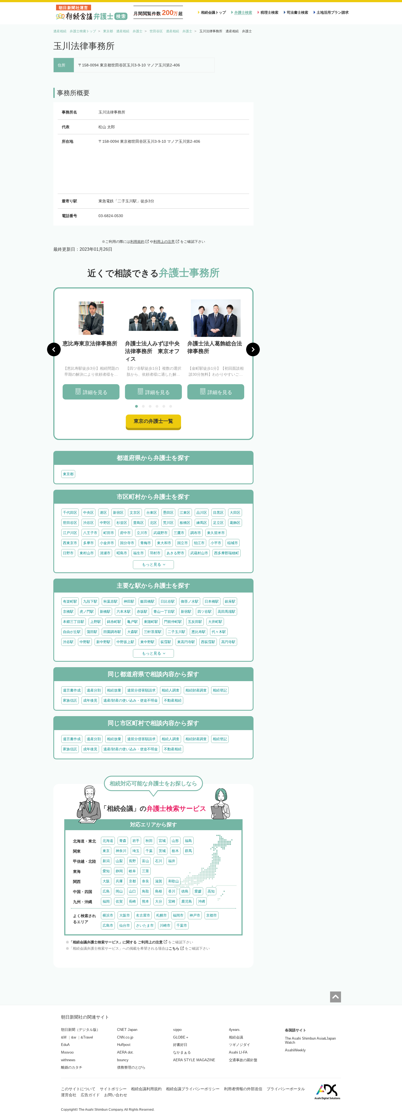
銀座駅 (230, 601)
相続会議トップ (213, 12)
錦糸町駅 (114, 622)
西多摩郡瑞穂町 (226, 553)
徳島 (184, 891)
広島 (106, 891)
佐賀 (119, 901)
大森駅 (132, 632)
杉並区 (121, 523)
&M (63, 1037)
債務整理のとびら (131, 1067)
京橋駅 (68, 611)
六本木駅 (123, 611)
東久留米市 (216, 533)
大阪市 (124, 915)
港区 (103, 513)
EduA (65, 1045)
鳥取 (145, 891)
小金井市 (107, 543)
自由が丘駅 (72, 632)
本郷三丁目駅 (73, 622)
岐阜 (132, 871)
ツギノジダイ (239, 1045)
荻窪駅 (166, 642)
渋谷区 (88, 523)
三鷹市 (179, 533)
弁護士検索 (243, 12)
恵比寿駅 (198, 632)
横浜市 (108, 915)
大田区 (235, 513)
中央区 (88, 513)
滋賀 (158, 881)
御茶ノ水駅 (190, 601)
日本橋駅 (212, 601)
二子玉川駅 (176, 632)
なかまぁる (182, 1052)
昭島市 (121, 553)
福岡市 (178, 915)
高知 (211, 891)
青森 (122, 841)
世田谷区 (70, 523)
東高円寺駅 (186, 642)
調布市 (195, 533)
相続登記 (220, 690)
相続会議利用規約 (146, 1089)
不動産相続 (173, 700)
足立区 (218, 523)
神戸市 (195, 915)
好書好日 (180, 1045)
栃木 (175, 851)
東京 (106, 851)
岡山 (119, 891)
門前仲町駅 (173, 622)
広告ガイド (90, 1095)
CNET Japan (127, 1030)
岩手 (135, 841)
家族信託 (70, 700)
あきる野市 (175, 553)
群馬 (188, 851)
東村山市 (87, 553)
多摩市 (88, 543)
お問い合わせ (115, 1095)
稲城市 (232, 543)
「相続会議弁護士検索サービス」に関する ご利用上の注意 (116, 942)
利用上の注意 (164, 242)
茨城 (162, 851)
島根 (158, 891)
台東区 (151, 513)
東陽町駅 (151, 622)
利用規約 (137, 242)
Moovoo (67, 1052)
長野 (132, 861)
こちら (174, 948)
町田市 (108, 533)
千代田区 (70, 513)
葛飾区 (235, 523)
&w (73, 1037)
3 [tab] (150, 406)
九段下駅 (90, 601)
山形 (175, 841)
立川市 (142, 533)
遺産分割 (94, 690)
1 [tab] (136, 406)
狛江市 (199, 543)
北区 (153, 523)
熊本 (145, 901)
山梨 (119, 861)
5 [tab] (163, 406)
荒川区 (168, 523)
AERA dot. (125, 1052)
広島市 (108, 925)
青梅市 (145, 543)
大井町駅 (215, 622)
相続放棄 (114, 690)
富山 (145, 861)
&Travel (87, 1037)
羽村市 (155, 553)
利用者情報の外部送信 (243, 1089)
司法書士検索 (297, 12)
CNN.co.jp (125, 1037)
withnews (68, 1060)
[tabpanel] (91, 349)
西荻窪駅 (208, 642)
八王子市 (90, 533)
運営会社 (68, 1095)
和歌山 (173, 881)
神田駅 (129, 601)
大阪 (106, 881)
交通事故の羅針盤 (243, 1060)
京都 (132, 881)
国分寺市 (127, 543)
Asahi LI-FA (238, 1052)
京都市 (211, 915)
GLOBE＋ (181, 1037)
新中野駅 (103, 642)
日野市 (68, 553)
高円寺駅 (228, 642)
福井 (171, 861)
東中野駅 (147, 642)
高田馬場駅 (226, 611)
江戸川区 (70, 533)
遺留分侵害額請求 (141, 690)
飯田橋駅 (147, 601)
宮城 (162, 841)
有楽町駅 (70, 601)
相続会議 (236, 1037)
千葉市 (181, 925)
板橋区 (185, 523)
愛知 (106, 871)
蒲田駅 (92, 632)
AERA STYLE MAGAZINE (194, 1060)
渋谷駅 (68, 642)
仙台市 (124, 925)
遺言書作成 (72, 690)
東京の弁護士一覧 (153, 421)
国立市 (182, 543)
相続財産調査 (196, 690)
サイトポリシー (113, 1089)
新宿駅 (186, 611)
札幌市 (161, 915)
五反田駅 (195, 622)
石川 (158, 861)
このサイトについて (78, 1089)
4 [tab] (157, 406)
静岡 (119, 871)
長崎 (132, 901)
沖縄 (201, 901)
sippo (177, 1030)
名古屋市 (143, 915)
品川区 (201, 513)
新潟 (106, 861)
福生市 (138, 553)
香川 (171, 891)
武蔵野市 (160, 533)
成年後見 (90, 700)
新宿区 (118, 513)
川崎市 (165, 925)
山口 (132, 891)
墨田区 (168, 513)
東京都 (68, 474)
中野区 (105, 523)
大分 (158, 901)
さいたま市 (145, 925)
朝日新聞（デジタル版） (80, 1030)
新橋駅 (105, 611)
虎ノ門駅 (87, 611)
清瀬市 (105, 553)
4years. (235, 1030)
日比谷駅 (168, 601)
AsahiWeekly (295, 1050)
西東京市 (70, 543)
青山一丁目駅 (164, 611)
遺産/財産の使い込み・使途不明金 (130, 700)
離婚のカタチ (71, 1067)
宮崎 (171, 901)
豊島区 (138, 523)
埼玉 (135, 851)
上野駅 (95, 622)
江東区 (185, 513)
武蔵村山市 (199, 553)
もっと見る (151, 564)
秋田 (149, 841)
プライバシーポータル (286, 1089)
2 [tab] (143, 406)
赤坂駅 (142, 611)
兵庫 (119, 881)
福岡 (106, 901)
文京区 (135, 513)
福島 (188, 841)
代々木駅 (219, 632)
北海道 (108, 841)
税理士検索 (269, 12)
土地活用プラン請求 (333, 12)
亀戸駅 (132, 622)
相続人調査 (170, 690)
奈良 (145, 881)
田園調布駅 (112, 632)
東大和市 (164, 543)
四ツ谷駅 (204, 611)
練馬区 (201, 523)
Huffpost (123, 1045)
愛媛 (198, 891)
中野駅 (85, 642)
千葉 (149, 851)
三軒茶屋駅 (153, 632)
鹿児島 (186, 901)
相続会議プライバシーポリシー (193, 1089)
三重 (145, 871)
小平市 (216, 543)
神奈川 (121, 851)
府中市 (125, 533)
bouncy (123, 1060)
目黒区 (218, 513)
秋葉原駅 (110, 601)
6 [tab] (170, 406)
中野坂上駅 (125, 642)
